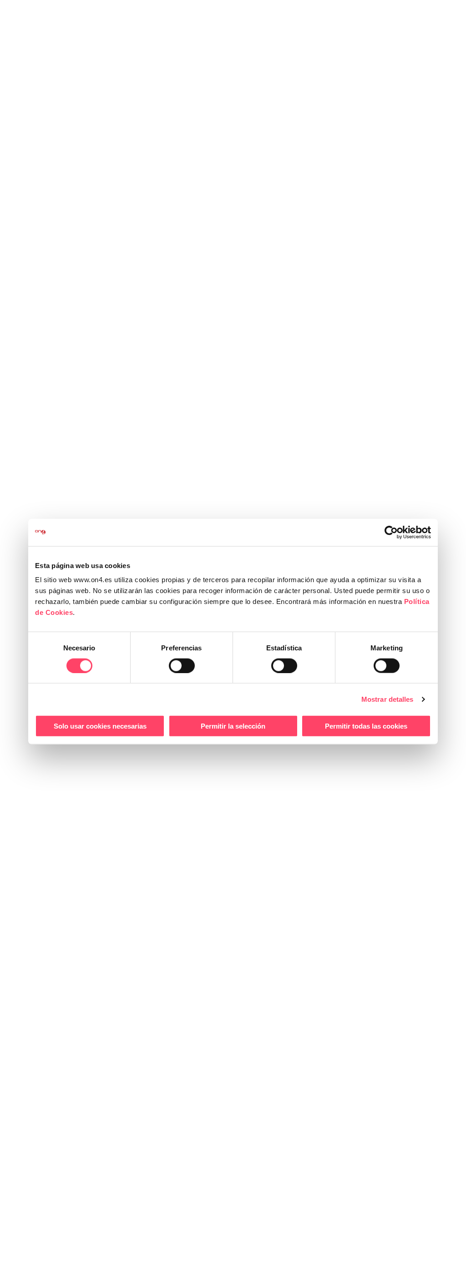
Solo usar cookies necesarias (100, 726)
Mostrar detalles (387, 699)
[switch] (182, 665)
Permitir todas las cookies (366, 726)
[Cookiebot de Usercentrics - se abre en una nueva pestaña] (391, 532)
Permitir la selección (233, 726)
